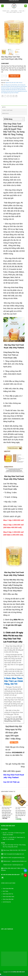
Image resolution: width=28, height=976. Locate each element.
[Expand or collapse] (23, 119)
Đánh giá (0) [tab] (5, 113)
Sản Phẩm (14, 11)
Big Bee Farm (8, 82)
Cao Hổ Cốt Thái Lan (11, 782)
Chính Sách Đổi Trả (8, 894)
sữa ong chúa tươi (13, 89)
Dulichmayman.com (17, 864)
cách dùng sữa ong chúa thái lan (10, 84)
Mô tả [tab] (3, 107)
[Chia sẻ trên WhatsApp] (2, 96)
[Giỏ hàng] (25, 6)
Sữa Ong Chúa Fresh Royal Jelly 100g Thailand (7, 808)
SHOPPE (3, 870)
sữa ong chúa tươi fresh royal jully (13, 91)
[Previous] (3, 31)
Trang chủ (5, 11)
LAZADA (22, 868)
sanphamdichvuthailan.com (19, 861)
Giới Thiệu (5, 891)
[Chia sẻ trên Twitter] (8, 96)
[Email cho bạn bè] (11, 96)
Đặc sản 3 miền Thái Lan (14, 12)
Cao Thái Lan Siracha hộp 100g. (21, 808)
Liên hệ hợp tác (7, 902)
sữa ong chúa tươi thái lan (12, 92)
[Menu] (2, 6)
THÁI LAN (21, 11)
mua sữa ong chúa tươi (16, 86)
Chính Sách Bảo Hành (8, 896)
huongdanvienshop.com (18, 857)
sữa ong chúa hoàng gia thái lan (16, 88)
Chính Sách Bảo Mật (8, 899)
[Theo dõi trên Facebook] (22, 874)
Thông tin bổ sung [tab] (7, 110)
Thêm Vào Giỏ (14, 76)
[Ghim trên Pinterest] (13, 96)
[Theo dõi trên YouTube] (2, 877)
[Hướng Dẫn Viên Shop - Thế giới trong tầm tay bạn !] (14, 5)
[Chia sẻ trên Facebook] (5, 96)
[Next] (24, 31)
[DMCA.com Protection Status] (14, 958)
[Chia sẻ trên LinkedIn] (16, 96)
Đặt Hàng (14, 742)
